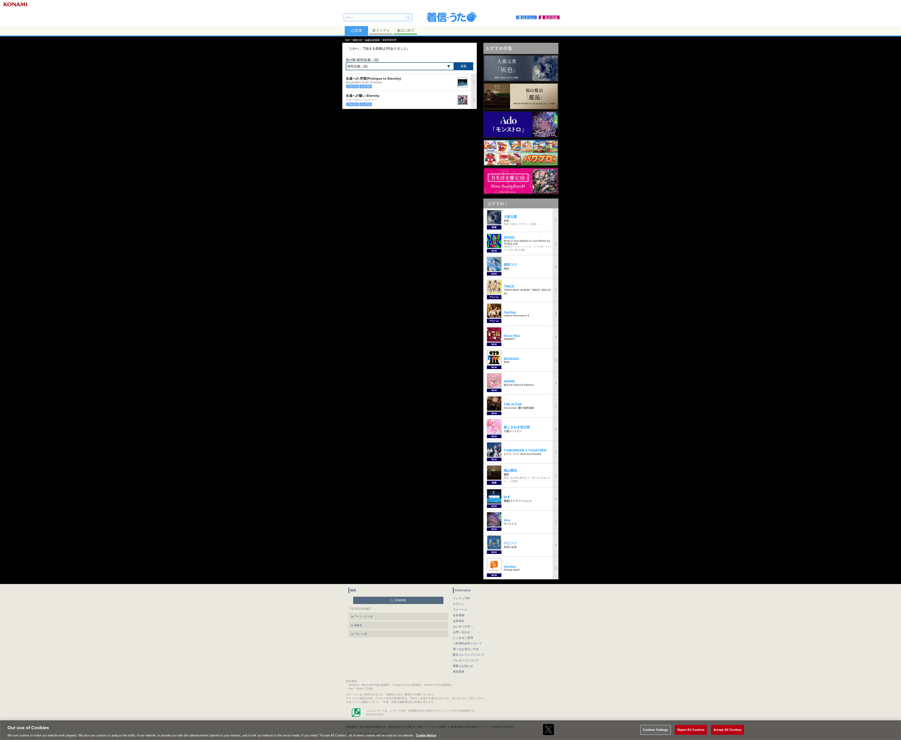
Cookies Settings (655, 729)
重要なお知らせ (463, 666)
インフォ (383, 30)
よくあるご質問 (463, 637)
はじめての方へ (463, 626)
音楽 (358, 30)
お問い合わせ (461, 632)
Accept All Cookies (727, 729)
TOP (347, 40)
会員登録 (458, 615)
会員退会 (458, 621)
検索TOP (357, 40)
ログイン (458, 604)
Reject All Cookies (690, 729)
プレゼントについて (466, 660)
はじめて (407, 30)
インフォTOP (461, 598)
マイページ (460, 609)
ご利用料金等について (467, 643)
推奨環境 (458, 671)
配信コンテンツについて (469, 654)
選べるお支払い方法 (466, 649)
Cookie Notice (426, 735)
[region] (450, 730)
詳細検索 (400, 600)
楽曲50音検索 (372, 40)
